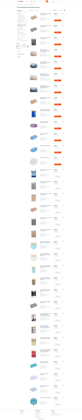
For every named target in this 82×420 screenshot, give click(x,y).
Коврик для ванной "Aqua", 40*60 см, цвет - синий (45, 170)
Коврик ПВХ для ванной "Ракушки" (44, 134)
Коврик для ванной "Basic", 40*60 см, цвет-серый (45, 182)
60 (60, 10)
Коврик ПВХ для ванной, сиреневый (44, 374)
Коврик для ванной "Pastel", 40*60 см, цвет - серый (45, 218)
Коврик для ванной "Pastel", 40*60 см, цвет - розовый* (45, 206)
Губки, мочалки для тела (21, 16)
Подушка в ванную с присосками (45, 397)
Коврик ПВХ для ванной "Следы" (45, 145)
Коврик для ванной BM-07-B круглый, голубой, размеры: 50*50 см (45, 242)
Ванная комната (31, 4)
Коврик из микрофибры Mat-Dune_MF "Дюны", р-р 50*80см (45, 338)
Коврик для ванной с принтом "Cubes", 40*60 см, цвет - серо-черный (45, 290)
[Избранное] (58, 1)
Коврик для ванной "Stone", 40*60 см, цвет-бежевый (45, 230)
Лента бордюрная (20, 28)
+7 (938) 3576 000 (53, 412)
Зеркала (19, 23)
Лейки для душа (20, 27)
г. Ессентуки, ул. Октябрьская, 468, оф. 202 (56, 415)
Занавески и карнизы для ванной (22, 22)
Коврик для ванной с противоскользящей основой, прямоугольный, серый (45, 86)
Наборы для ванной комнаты (22, 29)
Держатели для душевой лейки (22, 17)
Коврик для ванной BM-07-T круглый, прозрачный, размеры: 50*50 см (45, 254)
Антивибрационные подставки (22, 11)
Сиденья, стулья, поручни (21, 33)
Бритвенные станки (20, 14)
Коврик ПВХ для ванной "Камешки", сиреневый (44, 122)
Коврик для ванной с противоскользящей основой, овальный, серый (45, 62)
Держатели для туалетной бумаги (22, 20)
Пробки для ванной (20, 32)
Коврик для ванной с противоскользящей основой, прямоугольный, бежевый (45, 74)
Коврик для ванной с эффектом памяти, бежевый (45, 98)
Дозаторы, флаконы (20, 21)
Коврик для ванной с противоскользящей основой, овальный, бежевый (45, 50)
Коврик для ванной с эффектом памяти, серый (45, 302)
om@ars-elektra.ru (53, 413)
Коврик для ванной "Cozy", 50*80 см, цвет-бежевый (45, 194)
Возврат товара (38, 417)
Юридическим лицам (39, 412)
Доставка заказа (38, 413)
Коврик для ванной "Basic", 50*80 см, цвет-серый (45, 26)
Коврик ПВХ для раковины (44, 157)
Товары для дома (25, 4)
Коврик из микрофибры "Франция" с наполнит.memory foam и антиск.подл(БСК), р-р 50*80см (45, 326)
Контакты (21, 413)
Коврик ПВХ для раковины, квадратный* (44, 386)
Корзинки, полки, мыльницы (21, 26)
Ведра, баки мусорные (21, 15)
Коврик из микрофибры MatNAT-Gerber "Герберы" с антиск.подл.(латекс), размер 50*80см (45, 350)
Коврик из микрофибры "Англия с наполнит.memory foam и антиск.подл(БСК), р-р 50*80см (45, 314)
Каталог (21, 4)
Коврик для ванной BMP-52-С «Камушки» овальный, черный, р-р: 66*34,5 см (45, 278)
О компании (21, 412)
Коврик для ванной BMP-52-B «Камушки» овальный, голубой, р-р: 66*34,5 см (45, 266)
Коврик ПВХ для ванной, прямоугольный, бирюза (44, 362)
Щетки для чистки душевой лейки (22, 40)
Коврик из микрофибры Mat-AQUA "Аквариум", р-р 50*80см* (45, 110)
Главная (18, 4)
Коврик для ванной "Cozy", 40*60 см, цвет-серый (45, 38)
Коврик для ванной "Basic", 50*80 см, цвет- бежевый (45, 14)
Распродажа (20, 48)
